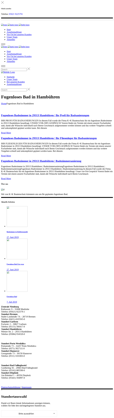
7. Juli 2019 (12, 302)
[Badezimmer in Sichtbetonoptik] (17, 226)
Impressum (26, 387)
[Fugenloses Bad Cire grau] (17, 258)
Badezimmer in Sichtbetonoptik (17, 232)
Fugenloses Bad (12, 296)
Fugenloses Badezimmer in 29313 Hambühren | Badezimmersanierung (41, 161)
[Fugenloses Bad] (17, 291)
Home (4, 103)
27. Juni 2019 (13, 237)
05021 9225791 (16, 14)
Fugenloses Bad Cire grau (15, 264)
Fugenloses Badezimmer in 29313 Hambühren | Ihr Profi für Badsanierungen (45, 115)
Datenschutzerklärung (10, 387)
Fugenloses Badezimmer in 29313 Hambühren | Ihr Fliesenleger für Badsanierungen (49, 138)
